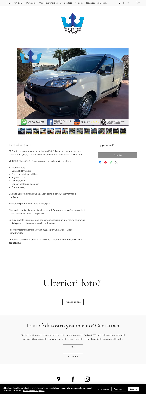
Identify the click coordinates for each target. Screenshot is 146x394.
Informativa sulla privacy (33, 390)
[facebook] (123, 2)
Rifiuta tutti (118, 389)
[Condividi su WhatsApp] (111, 162)
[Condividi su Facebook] (100, 162)
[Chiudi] (142, 389)
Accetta (133, 389)
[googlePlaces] (119, 2)
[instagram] (128, 2)
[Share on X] (116, 162)
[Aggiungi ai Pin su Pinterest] (105, 162)
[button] (138, 2)
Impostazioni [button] (103, 389)
